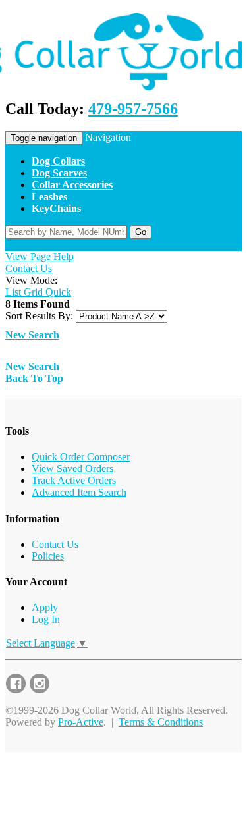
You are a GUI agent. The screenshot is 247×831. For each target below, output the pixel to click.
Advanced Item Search (79, 492)
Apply (45, 607)
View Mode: (31, 280)
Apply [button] (95, 244)
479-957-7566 (133, 108)
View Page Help (39, 256)
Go (140, 232)
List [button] (13, 292)
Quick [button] (57, 292)
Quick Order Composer (81, 456)
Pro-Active (80, 722)
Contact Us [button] (57, 244)
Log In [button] (125, 244)
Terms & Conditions (161, 722)
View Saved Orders (72, 468)
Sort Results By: (39, 315)
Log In (46, 619)
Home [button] (18, 244)
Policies (48, 556)
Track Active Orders (74, 480)
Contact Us (28, 268)
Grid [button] (32, 292)
